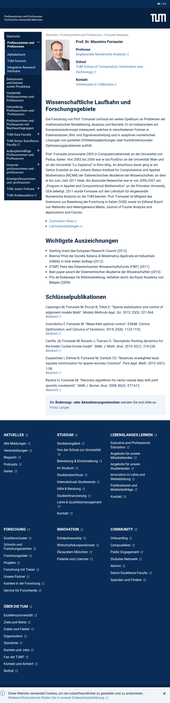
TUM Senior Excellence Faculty (23, 143)
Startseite (13, 36)
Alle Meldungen (15, 443)
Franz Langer (59, 407)
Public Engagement (125, 552)
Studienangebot (69, 443)
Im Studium (66, 468)
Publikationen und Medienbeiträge (123, 487)
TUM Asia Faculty (19, 134)
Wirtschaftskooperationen (76, 545)
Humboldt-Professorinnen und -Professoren (21, 96)
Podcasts (11, 464)
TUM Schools (16, 61)
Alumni (116, 566)
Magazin (10, 457)
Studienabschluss (70, 475)
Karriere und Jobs (17, 650)
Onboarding (119, 538)
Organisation (13, 636)
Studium (65, 435)
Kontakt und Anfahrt (19, 664)
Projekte (10, 563)
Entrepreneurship (70, 538)
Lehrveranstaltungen (64, 226)
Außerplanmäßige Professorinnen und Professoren (20, 154)
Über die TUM (16, 606)
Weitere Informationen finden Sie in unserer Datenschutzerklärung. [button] (56, 698)
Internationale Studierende (76, 482)
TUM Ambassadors (20, 195)
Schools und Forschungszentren (18, 547)
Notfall (9, 671)
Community (122, 529)
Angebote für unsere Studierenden (125, 466)
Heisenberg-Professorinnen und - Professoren (21, 110)
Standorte (11, 643)
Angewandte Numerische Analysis (101, 54)
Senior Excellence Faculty (129, 573)
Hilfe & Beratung (69, 489)
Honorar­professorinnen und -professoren (21, 168)
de (158, 3)
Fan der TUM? (14, 657)
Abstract (52, 317)
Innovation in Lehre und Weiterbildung (127, 477)
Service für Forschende (21, 590)
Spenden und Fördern (126, 580)
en (164, 3)
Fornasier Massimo (116, 34)
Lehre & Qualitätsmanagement (79, 502)
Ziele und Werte (15, 622)
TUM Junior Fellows (20, 189)
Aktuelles (14, 435)
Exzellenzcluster (16, 538)
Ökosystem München (73, 552)
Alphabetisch (16, 54)
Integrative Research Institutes (21, 69)
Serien (9, 471)
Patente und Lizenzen (73, 559)
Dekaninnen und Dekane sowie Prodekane (18, 82)
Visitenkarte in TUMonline (94, 84)
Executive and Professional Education (130, 445)
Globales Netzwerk (124, 559)
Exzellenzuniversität (19, 615)
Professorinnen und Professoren (23, 16)
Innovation (68, 529)
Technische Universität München (23, 19)
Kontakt (63, 513)
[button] (165, 693)
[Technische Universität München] (158, 18)
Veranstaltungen (16, 450)
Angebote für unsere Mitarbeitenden (125, 456)
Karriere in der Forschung (22, 583)
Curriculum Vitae (61, 221)
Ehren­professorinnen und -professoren (21, 180)
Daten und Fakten (17, 629)
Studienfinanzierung (72, 496)
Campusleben (120, 545)
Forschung (15, 529)
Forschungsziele (16, 556)
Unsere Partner (15, 577)
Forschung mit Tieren (20, 570)
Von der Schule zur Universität (79, 450)
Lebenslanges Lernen (132, 435)
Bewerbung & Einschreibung (78, 461)
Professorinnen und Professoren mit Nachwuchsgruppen (20, 124)
